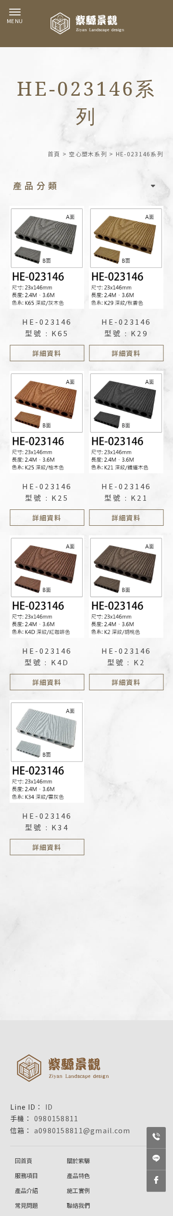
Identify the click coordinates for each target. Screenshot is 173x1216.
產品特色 (78, 1175)
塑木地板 (145, 1042)
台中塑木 (42, 1042)
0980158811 (56, 1118)
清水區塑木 (77, 1042)
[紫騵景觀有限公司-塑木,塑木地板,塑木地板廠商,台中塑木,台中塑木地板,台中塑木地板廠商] (86, 23)
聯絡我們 (78, 1205)
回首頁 (23, 1160)
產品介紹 (26, 1190)
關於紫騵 (78, 1160)
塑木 (16, 1042)
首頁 (54, 154)
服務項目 (26, 1175)
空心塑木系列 (88, 154)
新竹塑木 (112, 1042)
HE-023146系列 (139, 154)
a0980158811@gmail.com (82, 1130)
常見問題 (26, 1205)
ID (49, 1107)
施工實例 (78, 1190)
